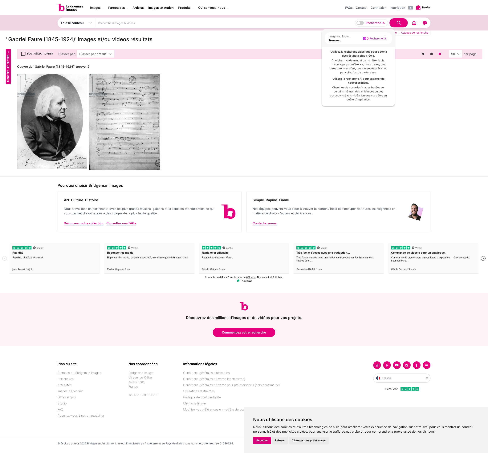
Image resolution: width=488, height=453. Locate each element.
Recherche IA (375, 23)
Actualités (64, 385)
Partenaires (66, 379)
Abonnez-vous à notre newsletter (81, 415)
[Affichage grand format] (439, 54)
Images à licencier (70, 391)
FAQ (60, 409)
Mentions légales (195, 403)
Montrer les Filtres (8, 68)
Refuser (280, 440)
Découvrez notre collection (83, 223)
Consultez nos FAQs (121, 223)
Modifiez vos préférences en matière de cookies (216, 409)
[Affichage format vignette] (423, 54)
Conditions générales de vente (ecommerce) (214, 379)
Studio (62, 403)
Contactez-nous (265, 223)
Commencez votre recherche (244, 332)
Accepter (262, 440)
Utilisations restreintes (199, 391)
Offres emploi (67, 397)
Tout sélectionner (40, 53)
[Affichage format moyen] (431, 54)
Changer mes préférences (309, 440)
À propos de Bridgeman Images (79, 373)
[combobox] (252, 23)
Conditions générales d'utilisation (206, 373)
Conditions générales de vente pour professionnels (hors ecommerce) (231, 385)
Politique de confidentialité (202, 397)
